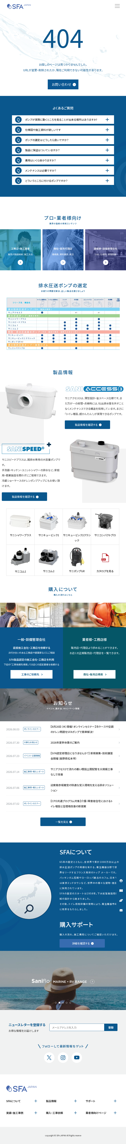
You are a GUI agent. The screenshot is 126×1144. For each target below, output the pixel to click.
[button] (56, 1003)
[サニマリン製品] (63, 980)
